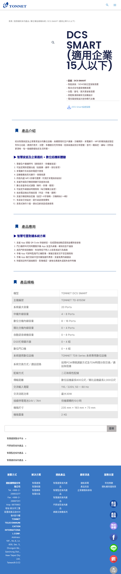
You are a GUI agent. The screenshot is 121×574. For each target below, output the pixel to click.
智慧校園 (36, 486)
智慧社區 (36, 494)
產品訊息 (85, 486)
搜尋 (111, 428)
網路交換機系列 (60, 512)
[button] (53, 42)
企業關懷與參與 (85, 490)
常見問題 (109, 483)
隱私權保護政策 (109, 486)
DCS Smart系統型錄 (81, 107)
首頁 (10, 21)
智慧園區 (36, 490)
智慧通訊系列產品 (21, 21)
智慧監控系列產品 (15, 453)
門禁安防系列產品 (15, 445)
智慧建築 (36, 483)
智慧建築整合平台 (15, 438)
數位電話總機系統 (38, 21)
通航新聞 (85, 483)
